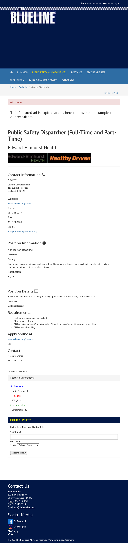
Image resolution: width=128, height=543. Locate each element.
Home (13, 87)
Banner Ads (68, 80)
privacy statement (65, 539)
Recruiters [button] (16, 80)
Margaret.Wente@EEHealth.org (22, 231)
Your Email (15, 431)
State (13, 445)
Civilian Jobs (17, 405)
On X (16, 532)
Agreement (16, 441)
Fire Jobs (15, 396)
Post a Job (76, 72)
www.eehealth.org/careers (20, 203)
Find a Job (22, 72)
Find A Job (23, 87)
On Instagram (20, 526)
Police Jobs (16, 386)
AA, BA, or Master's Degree (43, 80)
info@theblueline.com (24, 507)
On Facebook (20, 521)
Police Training (111, 92)
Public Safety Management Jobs (49, 72)
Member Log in (112, 3)
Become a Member (92, 3)
